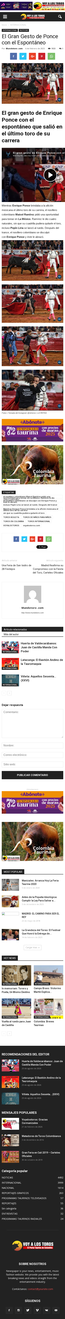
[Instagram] (18, 1310)
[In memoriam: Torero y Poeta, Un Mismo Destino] (16, 975)
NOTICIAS (24, 30)
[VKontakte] (46, 1310)
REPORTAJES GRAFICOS (15, 1193)
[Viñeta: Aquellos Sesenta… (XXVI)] (10, 680)
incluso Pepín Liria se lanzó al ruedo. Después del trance (30, 504)
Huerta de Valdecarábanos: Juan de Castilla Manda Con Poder (39, 647)
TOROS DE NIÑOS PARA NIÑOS (37, 517)
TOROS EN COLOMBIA (13, 521)
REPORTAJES (9, 1203)
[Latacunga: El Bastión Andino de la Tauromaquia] (10, 664)
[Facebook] (9, 1310)
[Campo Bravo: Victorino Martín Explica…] (48, 975)
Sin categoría (9, 1208)
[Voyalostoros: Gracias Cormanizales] (10, 1124)
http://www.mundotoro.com (32, 613)
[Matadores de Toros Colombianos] (10, 1140)
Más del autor (11, 634)
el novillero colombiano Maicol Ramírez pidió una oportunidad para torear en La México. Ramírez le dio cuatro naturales (28, 496)
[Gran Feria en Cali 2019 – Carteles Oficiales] (10, 1157)
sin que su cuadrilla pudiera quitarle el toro (24, 513)
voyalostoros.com (31, 525)
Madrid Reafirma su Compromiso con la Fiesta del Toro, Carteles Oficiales (48, 569)
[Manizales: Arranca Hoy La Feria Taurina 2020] (10, 885)
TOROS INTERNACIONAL (39, 521)
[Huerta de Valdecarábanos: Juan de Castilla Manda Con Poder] (10, 647)
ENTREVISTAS (10, 1213)
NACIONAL (8, 1187)
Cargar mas (31, 947)
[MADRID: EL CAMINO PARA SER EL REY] (10, 918)
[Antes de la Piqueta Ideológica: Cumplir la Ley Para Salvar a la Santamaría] (10, 901)
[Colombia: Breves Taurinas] (48, 1008)
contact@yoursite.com (40, 1289)
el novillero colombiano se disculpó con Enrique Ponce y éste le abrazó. (30, 500)
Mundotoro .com (14, 48)
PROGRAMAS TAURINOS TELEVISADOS (24, 1198)
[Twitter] (27, 1310)
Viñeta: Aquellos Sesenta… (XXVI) (40, 1094)
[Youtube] (56, 1310)
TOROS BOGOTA (11, 517)
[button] (60, 16)
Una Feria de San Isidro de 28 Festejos (16, 567)
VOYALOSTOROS (11, 525)
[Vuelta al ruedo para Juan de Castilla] (16, 1008)
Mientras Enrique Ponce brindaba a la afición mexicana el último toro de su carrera (30, 509)
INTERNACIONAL (10, 30)
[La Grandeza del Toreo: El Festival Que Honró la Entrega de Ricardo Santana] (10, 934)
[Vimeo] (37, 1310)
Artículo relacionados (15, 629)
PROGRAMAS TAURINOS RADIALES (22, 1218)
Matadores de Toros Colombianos (41, 1136)
